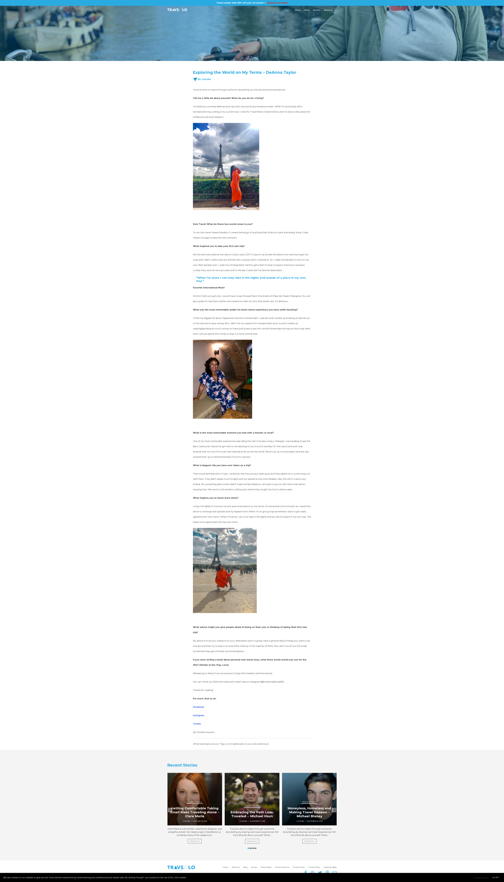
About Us (236, 867)
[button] (248, 848)
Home (298, 10)
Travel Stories (195, 802)
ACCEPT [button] (495, 877)
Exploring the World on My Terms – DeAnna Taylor (309, 814)
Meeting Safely (330, 867)
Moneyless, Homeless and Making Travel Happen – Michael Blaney (194, 812)
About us (328, 10)
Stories (316, 10)
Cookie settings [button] (481, 877)
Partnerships (266, 867)
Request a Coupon (277, 3)
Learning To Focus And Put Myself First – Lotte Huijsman (252, 814)
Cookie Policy (314, 867)
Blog (307, 10)
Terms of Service (282, 867)
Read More (195, 841)
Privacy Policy (299, 867)
